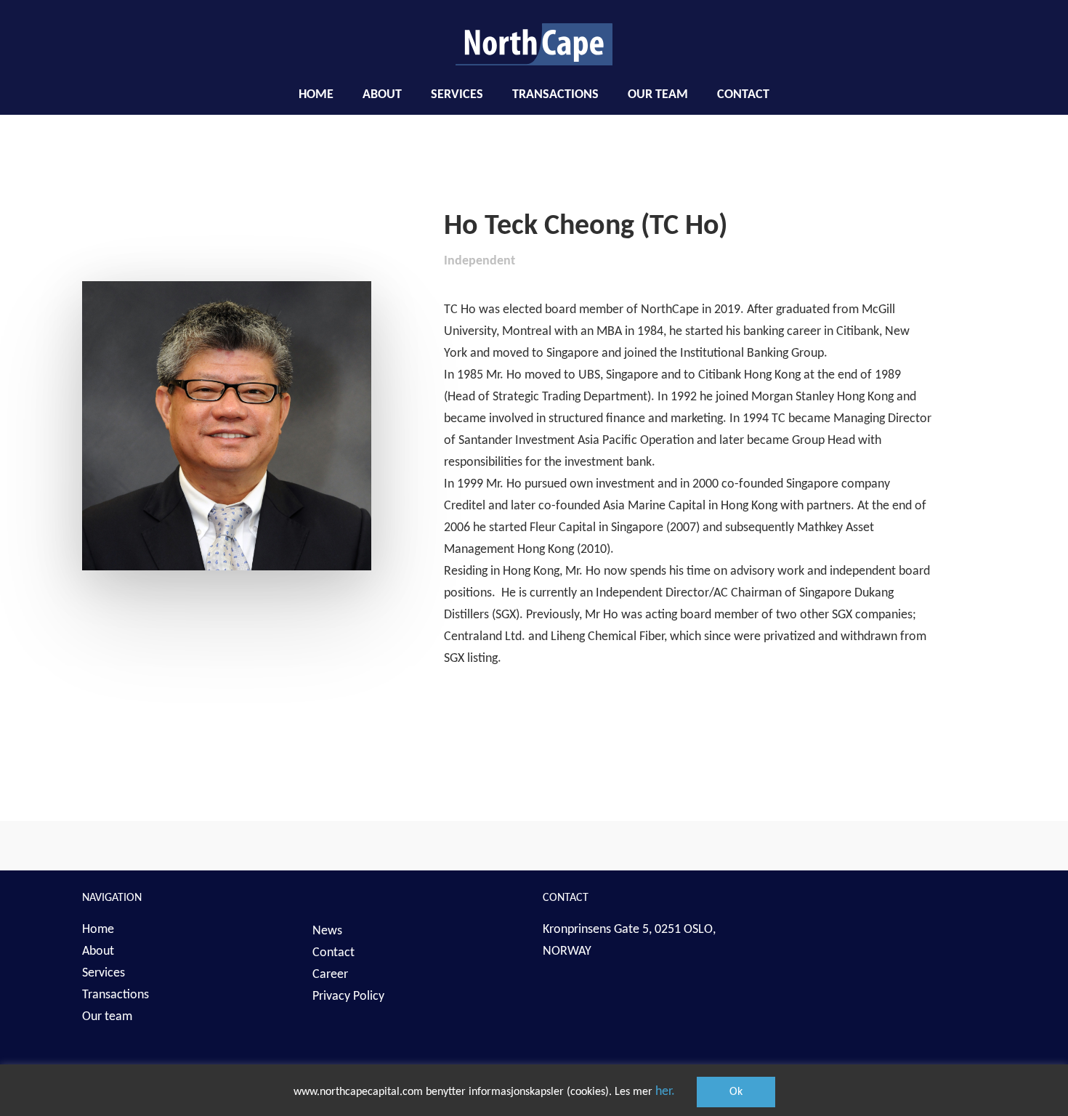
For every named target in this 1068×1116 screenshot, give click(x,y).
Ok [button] (736, 1092)
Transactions (115, 995)
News (327, 931)
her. (665, 1092)
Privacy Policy (348, 996)
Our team (107, 1017)
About (98, 951)
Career (330, 975)
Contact (333, 953)
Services (103, 973)
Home (98, 930)
